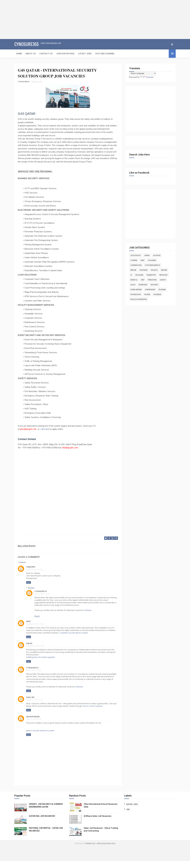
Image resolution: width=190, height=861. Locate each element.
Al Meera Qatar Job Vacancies (97, 816)
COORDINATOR (135, 265)
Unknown (30, 567)
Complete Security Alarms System (74, 632)
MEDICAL (134, 280)
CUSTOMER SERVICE (152, 265)
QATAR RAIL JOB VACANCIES (42, 816)
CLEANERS (152, 260)
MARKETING (151, 275)
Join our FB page (65, 54)
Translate (150, 76)
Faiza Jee (30, 697)
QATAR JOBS (132, 804)
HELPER (164, 270)
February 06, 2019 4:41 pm (35, 624)
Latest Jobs (85, 54)
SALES (132, 285)
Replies (31, 587)
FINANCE (154, 270)
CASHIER (133, 260)
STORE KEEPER (136, 289)
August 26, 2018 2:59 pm (34, 569)
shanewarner (33, 716)
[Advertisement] (83, 19)
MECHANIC (163, 275)
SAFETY (163, 280)
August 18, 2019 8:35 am (34, 700)
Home (19, 54)
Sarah (29, 643)
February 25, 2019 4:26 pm (35, 646)
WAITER (147, 294)
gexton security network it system (40, 730)
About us (30, 54)
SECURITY (154, 285)
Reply (28, 582)
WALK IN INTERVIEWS (138, 299)
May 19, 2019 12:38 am (41, 594)
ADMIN (147, 255)
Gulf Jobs (88, 610)
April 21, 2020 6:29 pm (33, 719)
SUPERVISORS (150, 289)
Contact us (46, 54)
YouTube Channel (105, 54)
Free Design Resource (106, 843)
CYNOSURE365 (26, 44)
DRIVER (133, 270)
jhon (28, 621)
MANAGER (139, 275)
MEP (142, 280)
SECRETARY (143, 285)
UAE (128, 809)
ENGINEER (143, 270)
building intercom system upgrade (40, 657)
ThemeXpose (90, 843)
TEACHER (162, 289)
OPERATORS (152, 280)
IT (131, 275)
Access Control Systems (93, 706)
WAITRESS (157, 294)
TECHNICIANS (135, 294)
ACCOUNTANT (135, 255)
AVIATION (156, 255)
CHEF (142, 260)
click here (45, 429)
